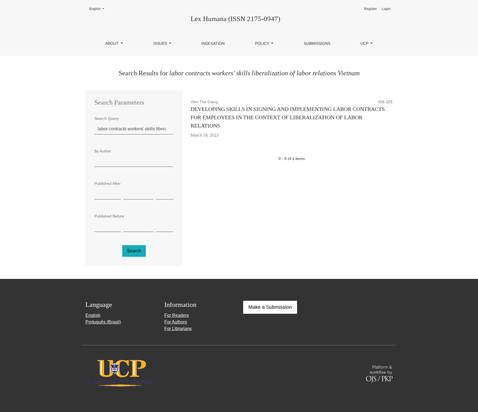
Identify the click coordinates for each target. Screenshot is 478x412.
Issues (160, 43)
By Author (102, 151)
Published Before (109, 216)
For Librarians (178, 328)
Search (134, 250)
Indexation (213, 43)
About (112, 43)
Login (386, 9)
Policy (262, 43)
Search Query (106, 118)
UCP (365, 43)
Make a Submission (270, 307)
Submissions (317, 43)
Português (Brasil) (103, 322)
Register (370, 9)
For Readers (176, 315)
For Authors (175, 322)
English (98, 9)
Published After (107, 183)
